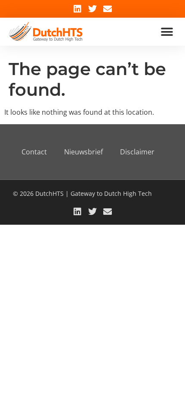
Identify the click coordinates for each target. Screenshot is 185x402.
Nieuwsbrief (83, 152)
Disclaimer (137, 152)
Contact (34, 152)
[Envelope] (107, 9)
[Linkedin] (77, 9)
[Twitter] (92, 9)
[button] (166, 31)
